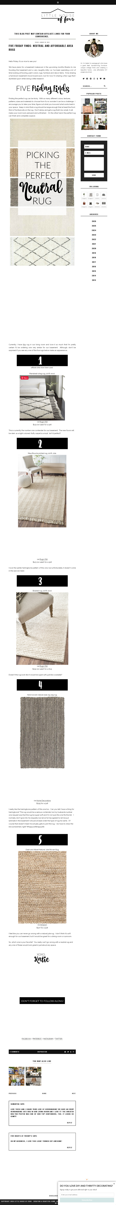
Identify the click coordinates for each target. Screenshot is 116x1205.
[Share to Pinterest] (73, 1052)
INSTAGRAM (48, 1039)
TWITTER (59, 1039)
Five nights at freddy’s (21, 1136)
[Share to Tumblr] (70, 1052)
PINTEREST (37, 1039)
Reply (69, 1122)
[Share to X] (68, 1052)
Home (44, 1093)
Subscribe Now (87, 1200)
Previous (13, 1093)
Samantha (15, 1104)
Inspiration (42, 1052)
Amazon (43, 925)
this (24, 345)
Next (74, 1093)
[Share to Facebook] (65, 1052)
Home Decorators (43, 801)
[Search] (104, 86)
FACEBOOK (26, 1039)
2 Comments (14, 1052)
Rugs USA (44, 422)
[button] (87, 1186)
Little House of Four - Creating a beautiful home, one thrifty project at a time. (48, 1201)
